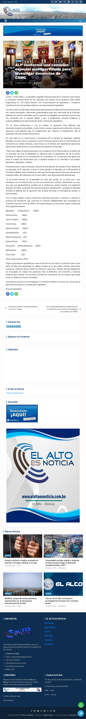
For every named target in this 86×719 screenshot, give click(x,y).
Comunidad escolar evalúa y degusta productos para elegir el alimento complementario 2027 (62, 562)
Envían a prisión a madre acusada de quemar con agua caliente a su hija (21, 561)
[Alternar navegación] (5, 21)
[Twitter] (12, 93)
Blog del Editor (50, 627)
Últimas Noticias (12, 531)
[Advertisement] (43, 367)
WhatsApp (49, 636)
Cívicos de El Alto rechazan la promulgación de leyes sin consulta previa (61, 600)
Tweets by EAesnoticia (14, 393)
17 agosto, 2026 (50, 606)
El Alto (7, 555)
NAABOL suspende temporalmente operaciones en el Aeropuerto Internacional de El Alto (21, 600)
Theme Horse (48, 715)
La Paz (18, 61)
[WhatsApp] (16, 93)
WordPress (73, 715)
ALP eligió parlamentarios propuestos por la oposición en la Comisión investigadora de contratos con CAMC (62, 309)
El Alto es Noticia (27, 715)
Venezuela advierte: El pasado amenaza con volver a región (23, 308)
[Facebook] (8, 93)
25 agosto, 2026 (10, 566)
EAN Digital (62, 568)
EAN (30, 83)
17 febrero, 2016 (20, 83)
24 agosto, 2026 (10, 606)
